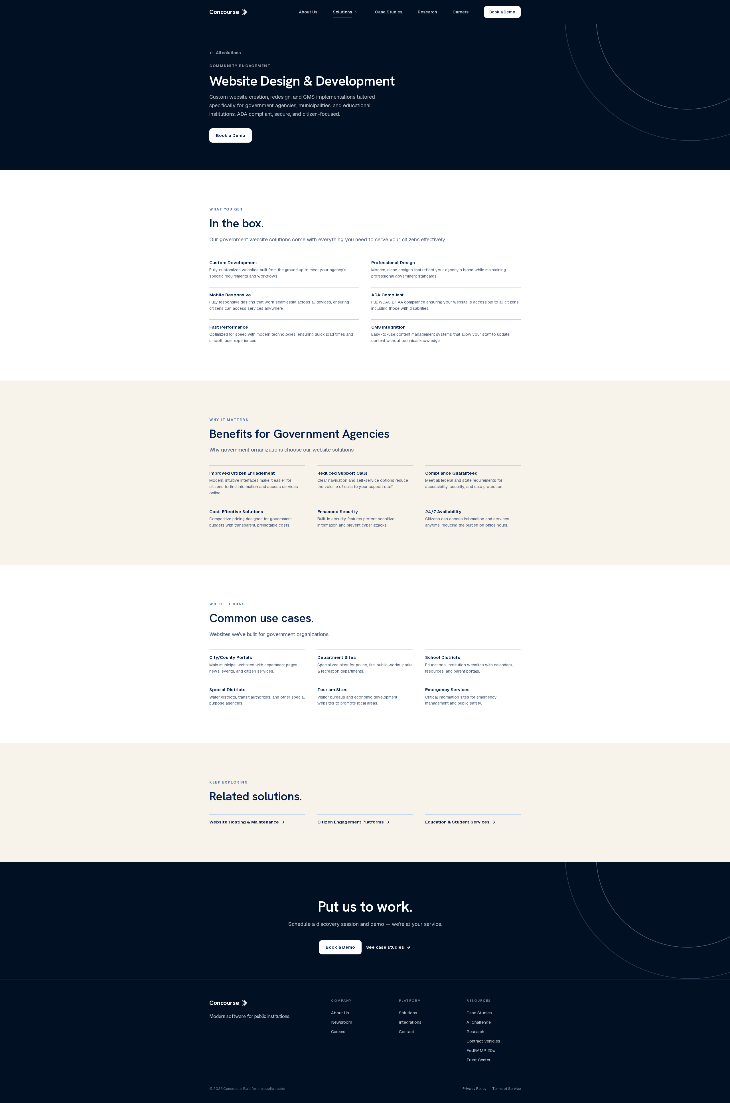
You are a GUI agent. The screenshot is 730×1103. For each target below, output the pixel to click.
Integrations (410, 1022)
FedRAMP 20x (481, 1050)
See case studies (388, 947)
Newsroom (341, 1022)
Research (427, 12)
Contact (406, 1031)
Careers (461, 12)
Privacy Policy (474, 1088)
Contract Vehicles (483, 1041)
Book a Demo (502, 12)
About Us (308, 12)
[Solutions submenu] (356, 12)
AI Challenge (479, 1022)
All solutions (225, 52)
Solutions (342, 12)
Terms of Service (506, 1088)
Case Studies (388, 12)
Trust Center (478, 1059)
